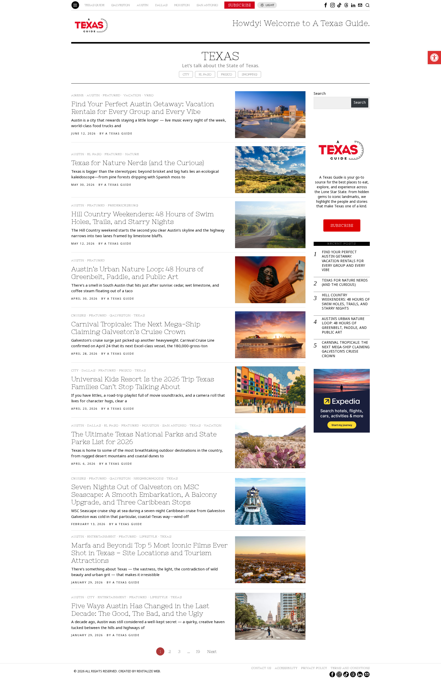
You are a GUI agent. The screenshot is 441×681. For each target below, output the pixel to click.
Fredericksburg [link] (123, 205)
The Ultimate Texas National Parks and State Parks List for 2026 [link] (144, 437)
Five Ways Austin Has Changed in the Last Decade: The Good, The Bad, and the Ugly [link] (140, 609)
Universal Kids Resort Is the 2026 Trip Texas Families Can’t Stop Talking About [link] (142, 382)
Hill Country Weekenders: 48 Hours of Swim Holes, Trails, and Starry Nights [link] (142, 217)
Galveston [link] (120, 315)
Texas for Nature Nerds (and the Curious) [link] (137, 162)
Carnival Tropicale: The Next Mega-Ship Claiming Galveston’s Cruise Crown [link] (135, 327)
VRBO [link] (149, 95)
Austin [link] (93, 95)
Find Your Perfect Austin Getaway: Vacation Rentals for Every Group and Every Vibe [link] (142, 107)
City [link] (186, 74)
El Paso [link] (205, 74)
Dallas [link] (88, 370)
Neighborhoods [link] (149, 478)
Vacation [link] (132, 95)
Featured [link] (111, 95)
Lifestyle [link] (148, 536)
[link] (434, 57)
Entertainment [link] (101, 536)
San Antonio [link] (174, 425)
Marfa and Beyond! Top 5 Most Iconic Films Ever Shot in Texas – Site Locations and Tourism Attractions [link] (149, 552)
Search (320, 94)
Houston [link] (150, 425)
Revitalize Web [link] (148, 672)
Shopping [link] (249, 74)
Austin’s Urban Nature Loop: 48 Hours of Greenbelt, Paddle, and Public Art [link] (137, 272)
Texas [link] (139, 315)
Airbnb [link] (77, 95)
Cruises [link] (78, 315)
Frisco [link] (226, 74)
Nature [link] (132, 154)
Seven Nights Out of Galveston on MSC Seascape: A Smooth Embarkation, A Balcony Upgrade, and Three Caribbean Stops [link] (144, 494)
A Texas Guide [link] (118, 134)
